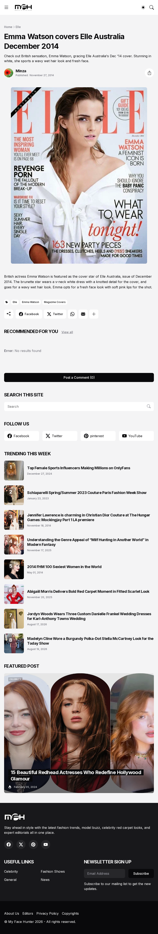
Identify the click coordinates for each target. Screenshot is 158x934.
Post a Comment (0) (79, 377)
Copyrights (70, 913)
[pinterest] (33, 844)
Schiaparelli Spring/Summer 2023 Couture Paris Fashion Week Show (86, 492)
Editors (27, 913)
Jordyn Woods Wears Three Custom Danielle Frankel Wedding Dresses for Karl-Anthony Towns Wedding (89, 616)
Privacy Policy (47, 913)
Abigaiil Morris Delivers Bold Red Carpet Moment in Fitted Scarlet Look (88, 591)
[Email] (83, 314)
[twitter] (21, 844)
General (10, 880)
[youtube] (45, 844)
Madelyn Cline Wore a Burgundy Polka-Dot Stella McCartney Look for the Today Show (90, 640)
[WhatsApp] (72, 314)
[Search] (151, 7)
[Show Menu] (6, 7)
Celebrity (11, 871)
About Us (11, 913)
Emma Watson (30, 302)
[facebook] (8, 844)
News (45, 880)
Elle (18, 27)
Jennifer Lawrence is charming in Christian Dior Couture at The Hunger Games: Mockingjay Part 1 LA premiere (88, 517)
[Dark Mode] (143, 7)
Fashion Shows (53, 871)
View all (67, 332)
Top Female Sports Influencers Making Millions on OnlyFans (78, 468)
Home (8, 27)
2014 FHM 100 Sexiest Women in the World (64, 567)
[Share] (149, 72)
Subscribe (141, 873)
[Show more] (93, 314)
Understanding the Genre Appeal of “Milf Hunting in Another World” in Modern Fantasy (87, 542)
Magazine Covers (55, 302)
